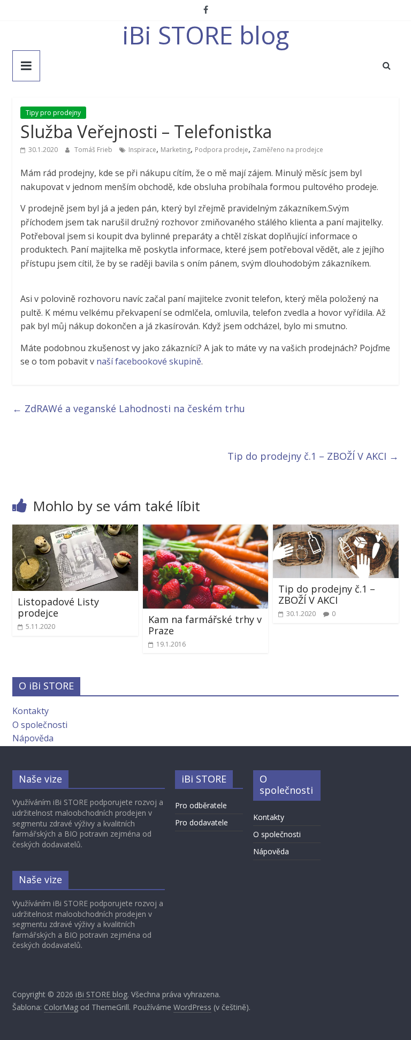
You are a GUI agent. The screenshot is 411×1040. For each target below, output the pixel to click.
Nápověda (33, 738)
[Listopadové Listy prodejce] (75, 531)
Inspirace (142, 149)
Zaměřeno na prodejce (288, 149)
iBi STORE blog (205, 34)
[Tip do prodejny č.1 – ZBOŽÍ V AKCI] (336, 531)
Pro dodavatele (201, 822)
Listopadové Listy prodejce (58, 607)
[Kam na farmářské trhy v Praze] (206, 531)
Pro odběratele (201, 805)
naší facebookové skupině (148, 361)
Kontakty (30, 711)
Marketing (176, 149)
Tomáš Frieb (94, 149)
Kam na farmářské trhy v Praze (205, 625)
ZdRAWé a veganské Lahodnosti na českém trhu (128, 408)
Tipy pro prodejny (53, 112)
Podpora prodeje (221, 149)
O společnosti (39, 725)
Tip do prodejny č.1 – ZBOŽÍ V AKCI (313, 456)
